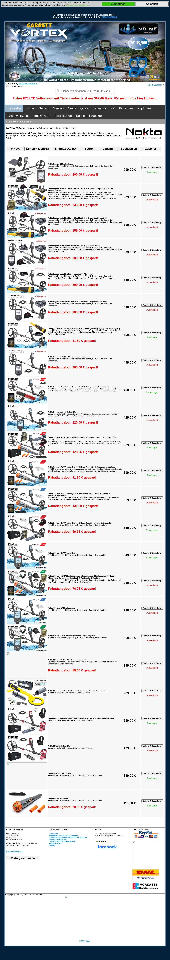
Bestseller (14, 108)
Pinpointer (126, 108)
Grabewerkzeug (18, 115)
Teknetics (99, 108)
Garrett (43, 108)
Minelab (58, 108)
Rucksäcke (41, 115)
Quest (84, 108)
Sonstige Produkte (89, 115)
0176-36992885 (109, 17)
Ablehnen (152, 3)
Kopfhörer (144, 108)
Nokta (72, 108)
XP (112, 108)
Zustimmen (118, 3)
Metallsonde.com (28, 83)
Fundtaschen (63, 115)
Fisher (30, 108)
